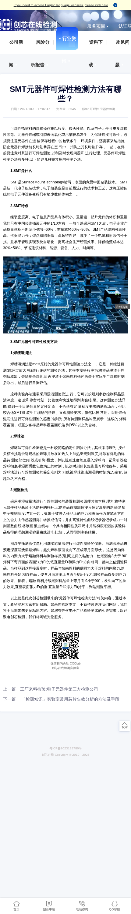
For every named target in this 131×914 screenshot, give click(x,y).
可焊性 (94, 109)
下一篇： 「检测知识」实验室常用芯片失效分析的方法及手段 (61, 699)
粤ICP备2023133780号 (65, 748)
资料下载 (94, 46)
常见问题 (120, 46)
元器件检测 (107, 109)
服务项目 (96, 25)
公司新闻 (14, 46)
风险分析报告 (40, 46)
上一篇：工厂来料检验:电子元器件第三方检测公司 (50, 689)
